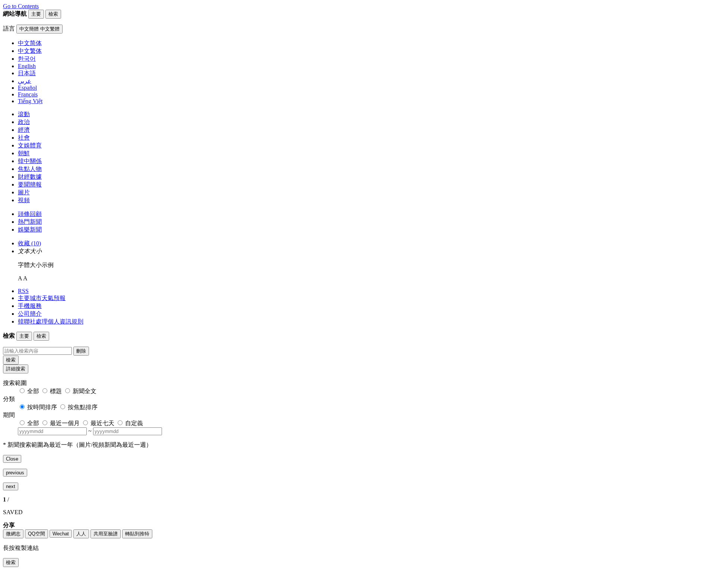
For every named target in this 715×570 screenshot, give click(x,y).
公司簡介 (30, 314)
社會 (24, 137)
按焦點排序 (83, 407)
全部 (33, 391)
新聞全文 (84, 391)
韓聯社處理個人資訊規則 (50, 321)
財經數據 (30, 176)
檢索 (11, 360)
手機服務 (30, 306)
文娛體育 (30, 145)
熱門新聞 (30, 222)
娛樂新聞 (30, 229)
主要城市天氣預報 (42, 298)
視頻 (24, 200)
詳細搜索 (15, 369)
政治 (24, 122)
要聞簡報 (30, 184)
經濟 (24, 130)
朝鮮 (24, 153)
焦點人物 (30, 169)
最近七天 (102, 423)
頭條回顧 (30, 214)
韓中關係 (30, 161)
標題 (56, 391)
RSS (23, 291)
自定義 (134, 423)
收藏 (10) (29, 243)
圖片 (24, 192)
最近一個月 (65, 423)
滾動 (24, 114)
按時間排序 (42, 407)
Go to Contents (21, 6)
